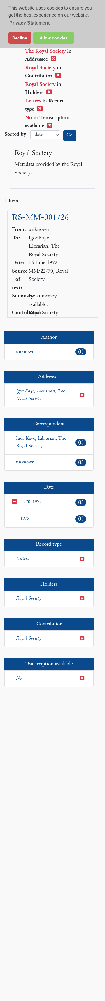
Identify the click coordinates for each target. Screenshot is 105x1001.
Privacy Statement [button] (29, 22)
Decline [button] (19, 38)
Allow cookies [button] (54, 38)
